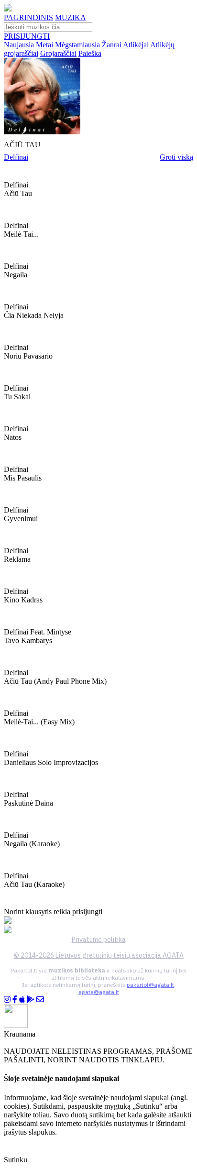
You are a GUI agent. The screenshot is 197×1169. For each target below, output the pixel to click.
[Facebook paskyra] (14, 999)
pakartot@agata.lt (150, 984)
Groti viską (176, 157)
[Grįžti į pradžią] (7, 9)
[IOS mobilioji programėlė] (22, 999)
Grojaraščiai (58, 53)
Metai (44, 45)
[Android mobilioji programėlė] (30, 999)
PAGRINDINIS (28, 17)
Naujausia (19, 45)
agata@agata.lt (98, 991)
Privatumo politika (99, 939)
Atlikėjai (136, 45)
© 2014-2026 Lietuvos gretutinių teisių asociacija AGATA (99, 955)
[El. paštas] (40, 999)
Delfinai (16, 157)
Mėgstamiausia (77, 45)
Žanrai (111, 45)
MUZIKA (70, 17)
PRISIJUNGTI (27, 36)
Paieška (89, 53)
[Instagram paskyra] (7, 999)
